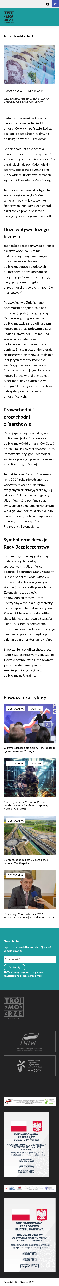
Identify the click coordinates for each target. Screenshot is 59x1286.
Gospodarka (14, 91)
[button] (55, 3)
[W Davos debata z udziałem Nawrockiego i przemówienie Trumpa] (30, 723)
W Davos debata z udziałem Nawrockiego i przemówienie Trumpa (29, 749)
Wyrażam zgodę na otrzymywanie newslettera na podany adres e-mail (23, 974)
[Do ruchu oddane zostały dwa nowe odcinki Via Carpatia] (30, 835)
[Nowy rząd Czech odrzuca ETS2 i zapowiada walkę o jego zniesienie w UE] (30, 889)
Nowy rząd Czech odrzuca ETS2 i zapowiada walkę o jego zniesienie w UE (29, 915)
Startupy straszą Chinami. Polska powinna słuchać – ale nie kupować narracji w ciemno (26, 805)
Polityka (35, 708)
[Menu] (54, 16)
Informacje (35, 91)
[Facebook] (47, 4)
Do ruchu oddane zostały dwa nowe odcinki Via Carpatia (26, 861)
